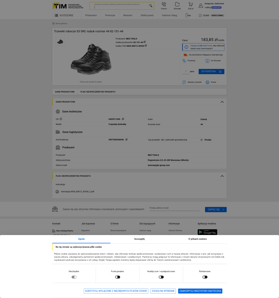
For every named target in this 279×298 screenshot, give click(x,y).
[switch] (117, 277)
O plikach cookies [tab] (197, 239)
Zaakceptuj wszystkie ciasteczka (200, 291)
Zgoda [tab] (81, 239)
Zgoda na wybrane (163, 291)
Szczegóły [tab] (139, 239)
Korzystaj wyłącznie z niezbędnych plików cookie (116, 291)
